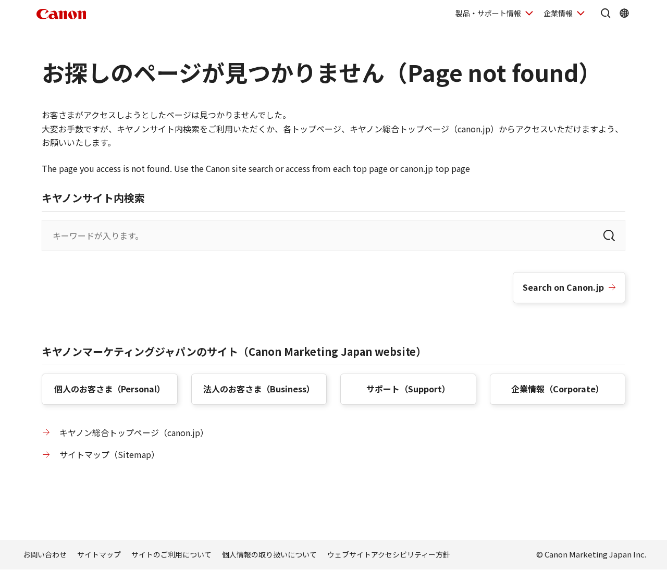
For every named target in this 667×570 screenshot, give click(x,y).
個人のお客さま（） (109, 388)
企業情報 (558, 13)
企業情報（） (557, 388)
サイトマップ (99, 554)
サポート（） (408, 388)
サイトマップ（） (109, 454)
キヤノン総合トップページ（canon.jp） (133, 432)
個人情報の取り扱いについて (269, 554)
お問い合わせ (45, 554)
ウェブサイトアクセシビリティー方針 (388, 554)
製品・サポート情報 (488, 13)
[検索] (609, 235)
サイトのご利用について (171, 554)
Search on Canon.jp (563, 287)
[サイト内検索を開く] (605, 13)
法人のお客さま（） (259, 388)
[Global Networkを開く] (624, 13)
